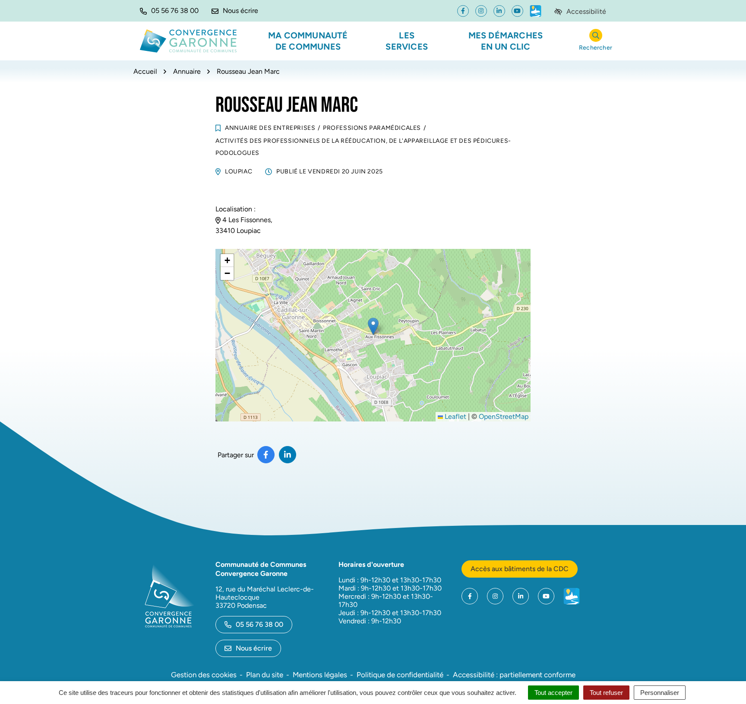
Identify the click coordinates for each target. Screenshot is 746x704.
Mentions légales (320, 674)
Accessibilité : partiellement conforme (514, 674)
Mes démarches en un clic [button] (505, 41)
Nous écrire (254, 648)
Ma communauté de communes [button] (308, 41)
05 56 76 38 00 (259, 624)
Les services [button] (407, 41)
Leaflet (454, 416)
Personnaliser (659, 692)
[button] (169, 10)
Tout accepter (553, 692)
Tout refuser (606, 692)
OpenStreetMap (503, 416)
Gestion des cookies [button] (204, 674)
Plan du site (264, 674)
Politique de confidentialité (400, 674)
